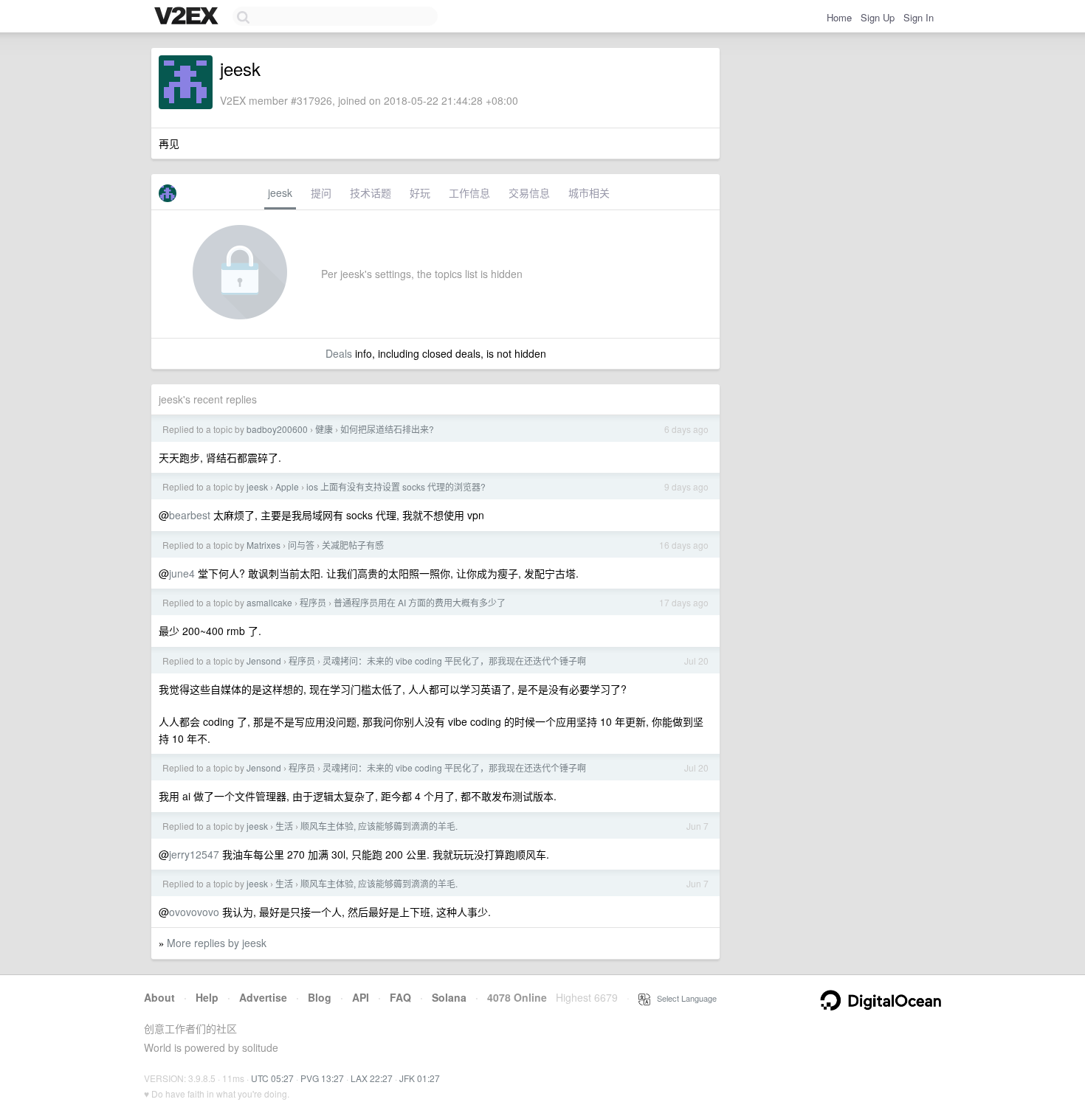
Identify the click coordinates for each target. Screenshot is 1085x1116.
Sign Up (878, 17)
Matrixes (263, 544)
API (360, 997)
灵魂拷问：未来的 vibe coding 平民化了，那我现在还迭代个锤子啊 (454, 660)
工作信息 (469, 192)
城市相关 (589, 192)
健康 (324, 429)
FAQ (400, 997)
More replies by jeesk (216, 942)
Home (839, 17)
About (159, 997)
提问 (321, 192)
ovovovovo (194, 911)
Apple (287, 486)
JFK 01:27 (419, 1078)
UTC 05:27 (272, 1078)
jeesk (280, 192)
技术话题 (370, 192)
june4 (182, 573)
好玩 (420, 192)
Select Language (683, 998)
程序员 (313, 602)
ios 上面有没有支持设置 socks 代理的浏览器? (396, 486)
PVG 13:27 (322, 1078)
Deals (339, 353)
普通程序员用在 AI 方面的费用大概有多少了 (420, 602)
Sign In (918, 17)
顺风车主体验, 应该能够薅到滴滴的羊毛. (379, 825)
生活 (284, 825)
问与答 (301, 544)
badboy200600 (277, 429)
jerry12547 (194, 854)
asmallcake (269, 602)
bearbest (189, 514)
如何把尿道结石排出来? (387, 429)
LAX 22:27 (372, 1078)
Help (207, 997)
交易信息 (529, 192)
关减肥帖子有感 (353, 544)
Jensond (264, 660)
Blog (319, 997)
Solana (449, 997)
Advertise (263, 997)
